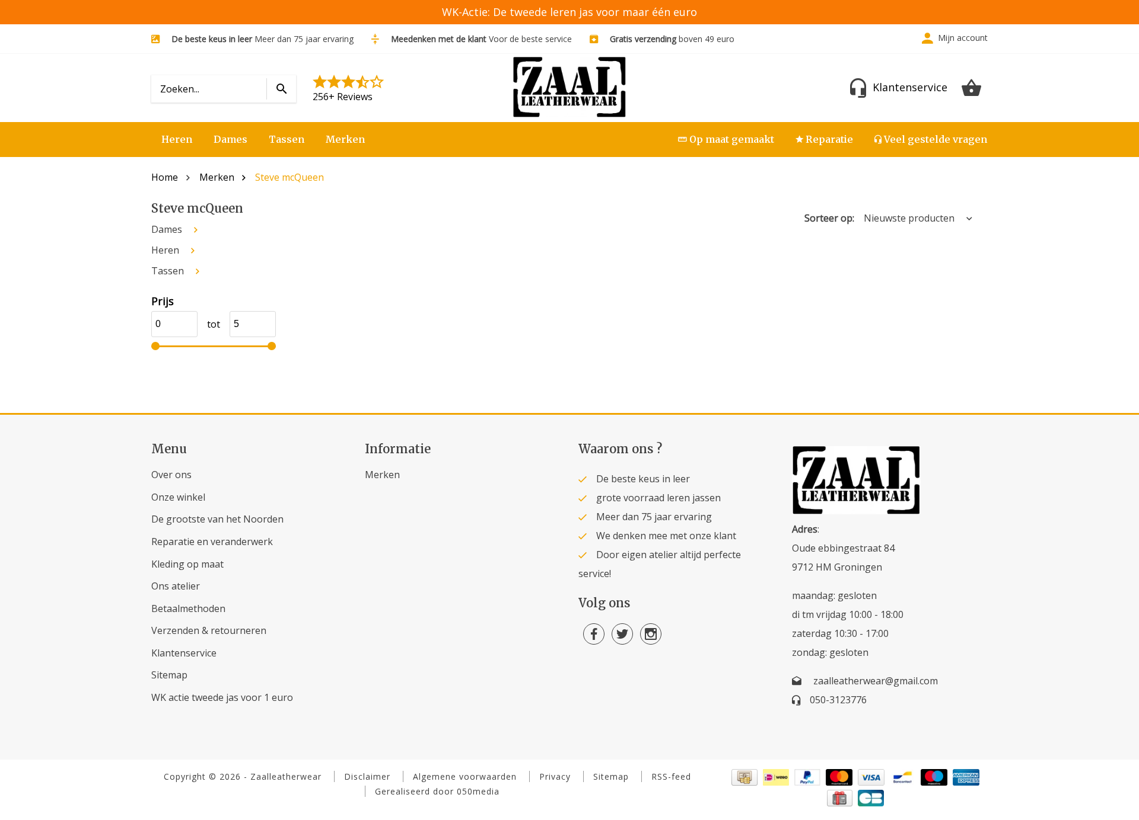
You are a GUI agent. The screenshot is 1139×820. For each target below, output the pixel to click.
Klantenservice (184, 653)
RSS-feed (671, 776)
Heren (176, 139)
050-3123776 (838, 699)
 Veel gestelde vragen (930, 139)
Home (164, 177)
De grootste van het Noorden (217, 519)
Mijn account (963, 37)
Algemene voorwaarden (465, 776)
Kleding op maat (187, 564)
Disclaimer (367, 776)
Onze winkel (178, 497)
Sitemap (169, 675)
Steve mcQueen (289, 177)
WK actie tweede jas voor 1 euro (222, 697)
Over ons (171, 474)
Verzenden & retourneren (208, 630)
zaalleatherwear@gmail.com (875, 680)
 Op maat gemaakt (726, 139)
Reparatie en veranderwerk (212, 541)
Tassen (286, 139)
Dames (230, 139)
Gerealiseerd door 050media (437, 791)
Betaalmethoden (188, 608)
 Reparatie (824, 139)
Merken (345, 139)
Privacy (555, 776)
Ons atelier (175, 586)
